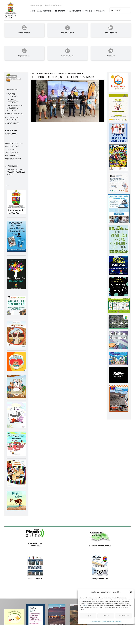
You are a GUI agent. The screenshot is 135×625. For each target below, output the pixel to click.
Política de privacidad (108, 621)
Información (12, 89)
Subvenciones (13, 123)
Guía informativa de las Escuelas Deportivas (15, 107)
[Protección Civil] (118, 386)
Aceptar (88, 616)
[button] (131, 592)
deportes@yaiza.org (13, 158)
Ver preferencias (123, 616)
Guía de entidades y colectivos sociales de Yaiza (16, 171)
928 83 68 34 (13, 152)
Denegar (106, 616)
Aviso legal (118, 621)
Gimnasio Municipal (15, 114)
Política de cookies (96, 621)
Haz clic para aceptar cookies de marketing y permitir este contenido (67, 101)
